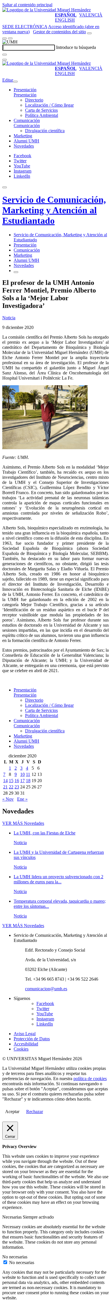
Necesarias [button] (12, 1217)
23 (17, 786)
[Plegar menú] (15, 81)
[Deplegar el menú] (16, 272)
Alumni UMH (26, 140)
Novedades (24, 146)
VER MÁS (23, 823)
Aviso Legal (25, 1033)
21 (5, 786)
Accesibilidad (26, 1043)
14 (5, 780)
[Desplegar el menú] (10, 38)
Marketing (23, 135)
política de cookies (90, 1078)
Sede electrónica (24, 26)
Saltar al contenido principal (27, 4)
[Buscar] (4, 54)
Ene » (22, 799)
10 (22, 774)
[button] (25, 94)
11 (28, 774)
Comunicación (27, 120)
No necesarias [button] (14, 1256)
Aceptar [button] (12, 1111)
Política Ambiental (41, 115)
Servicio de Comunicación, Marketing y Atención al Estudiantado (54, 210)
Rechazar (34, 1111)
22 (11, 786)
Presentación (25, 89)
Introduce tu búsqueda (76, 47)
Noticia (8, 317)
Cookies (21, 1049)
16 (17, 780)
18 (28, 780)
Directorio (34, 100)
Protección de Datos (32, 1038)
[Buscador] (89, 33)
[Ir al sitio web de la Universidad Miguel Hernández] (46, 9)
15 (11, 780)
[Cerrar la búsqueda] (4, 60)
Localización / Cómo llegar (49, 105)
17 (22, 780)
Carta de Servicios (41, 110)
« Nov (8, 799)
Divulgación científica (45, 130)
